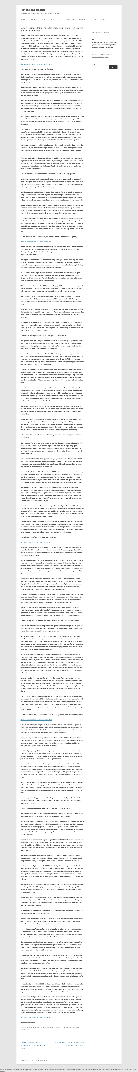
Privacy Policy (24, 1060)
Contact (23, 19)
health (42, 19)
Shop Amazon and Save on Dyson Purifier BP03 (36, 64)
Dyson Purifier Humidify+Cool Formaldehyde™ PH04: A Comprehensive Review (34, 1045)
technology (105, 19)
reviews (33, 19)
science (93, 19)
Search (94, 64)
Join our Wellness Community (101, 32)
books (60, 19)
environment (82, 19)
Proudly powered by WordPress (38, 1060)
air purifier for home (60, 1027)
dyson (69, 1027)
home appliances (76, 1027)
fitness (51, 19)
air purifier (50, 1027)
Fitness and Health (33, 10)
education (70, 19)
